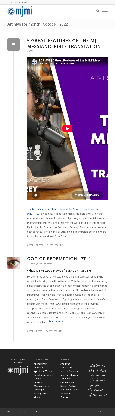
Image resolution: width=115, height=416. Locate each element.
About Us (65, 363)
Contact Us (66, 367)
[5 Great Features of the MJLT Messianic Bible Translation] (13, 44)
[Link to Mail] (105, 411)
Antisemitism (40, 363)
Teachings (65, 397)
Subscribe (65, 393)
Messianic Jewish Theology (39, 263)
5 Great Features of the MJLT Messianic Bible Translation (64, 43)
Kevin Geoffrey (56, 245)
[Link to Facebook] (101, 411)
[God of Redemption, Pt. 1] (13, 263)
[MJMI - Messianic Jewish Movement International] (19, 11)
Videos (30, 51)
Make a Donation (69, 371)
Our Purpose (67, 382)
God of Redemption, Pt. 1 (59, 259)
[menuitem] (96, 11)
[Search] (96, 11)
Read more (55, 321)
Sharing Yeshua (42, 393)
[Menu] (103, 11)
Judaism (38, 382)
